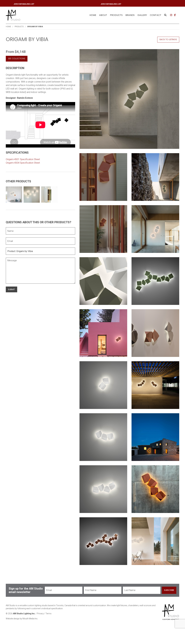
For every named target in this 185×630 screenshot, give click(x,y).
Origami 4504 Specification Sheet (23, 162)
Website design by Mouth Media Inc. (22, 618)
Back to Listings (168, 39)
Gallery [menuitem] (142, 15)
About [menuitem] (103, 15)
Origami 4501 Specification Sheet (23, 159)
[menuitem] (92, 15)
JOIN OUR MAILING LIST (106, 4)
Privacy (40, 613)
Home (92, 15)
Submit (11, 289)
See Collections (16, 58)
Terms (48, 613)
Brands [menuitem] (130, 15)
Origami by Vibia (35, 27)
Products (19, 27)
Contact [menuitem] (155, 15)
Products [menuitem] (116, 15)
